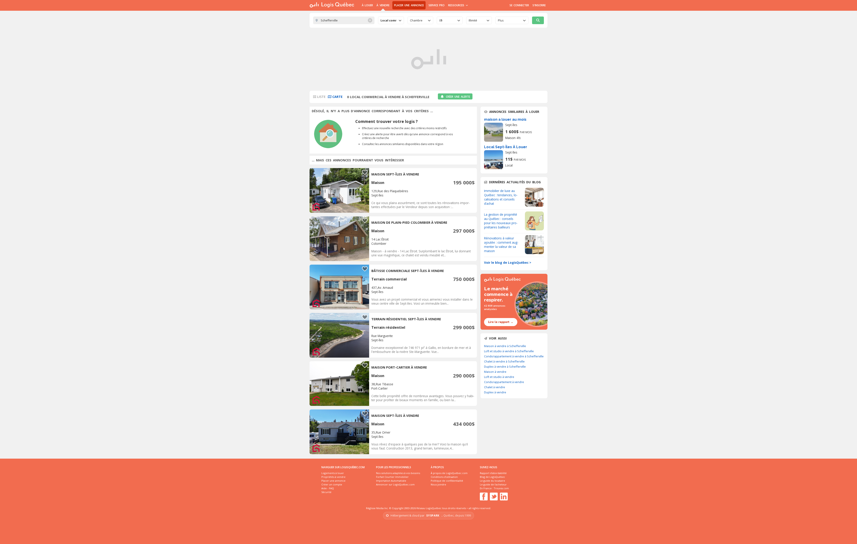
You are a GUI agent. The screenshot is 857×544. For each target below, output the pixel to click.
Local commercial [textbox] (388, 20)
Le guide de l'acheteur (493, 484)
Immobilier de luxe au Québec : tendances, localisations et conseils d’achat (501, 197)
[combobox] (391, 20)
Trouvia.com (501, 488)
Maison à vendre (495, 372)
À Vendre (382, 5)
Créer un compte (331, 484)
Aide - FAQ (327, 488)
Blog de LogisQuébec (492, 477)
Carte (337, 97)
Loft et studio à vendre (499, 377)
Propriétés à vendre (333, 477)
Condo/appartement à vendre (504, 382)
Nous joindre (438, 484)
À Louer (367, 5)
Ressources (456, 5)
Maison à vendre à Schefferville (505, 346)
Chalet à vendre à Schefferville (504, 361)
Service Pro (436, 5)
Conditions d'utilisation (444, 477)
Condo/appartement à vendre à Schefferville (514, 356)
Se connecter (519, 5)
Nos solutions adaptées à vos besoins (398, 473)
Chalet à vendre (494, 387)
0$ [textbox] (441, 20)
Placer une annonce (409, 5)
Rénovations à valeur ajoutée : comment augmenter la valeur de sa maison (501, 244)
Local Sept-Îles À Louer (505, 147)
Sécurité (326, 492)
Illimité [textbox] (473, 20)
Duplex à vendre (495, 392)
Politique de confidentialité (447, 480)
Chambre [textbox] (416, 20)
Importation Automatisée (391, 480)
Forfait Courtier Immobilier (392, 477)
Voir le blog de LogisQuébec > (507, 262)
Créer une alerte (458, 97)
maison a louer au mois (505, 119)
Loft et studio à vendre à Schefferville (509, 351)
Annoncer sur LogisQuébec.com (395, 484)
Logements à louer (332, 473)
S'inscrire (539, 5)
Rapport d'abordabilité (493, 473)
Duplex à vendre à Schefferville (505, 367)
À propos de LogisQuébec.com (449, 473)
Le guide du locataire (492, 480)
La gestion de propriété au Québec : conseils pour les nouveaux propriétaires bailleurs (501, 220)
